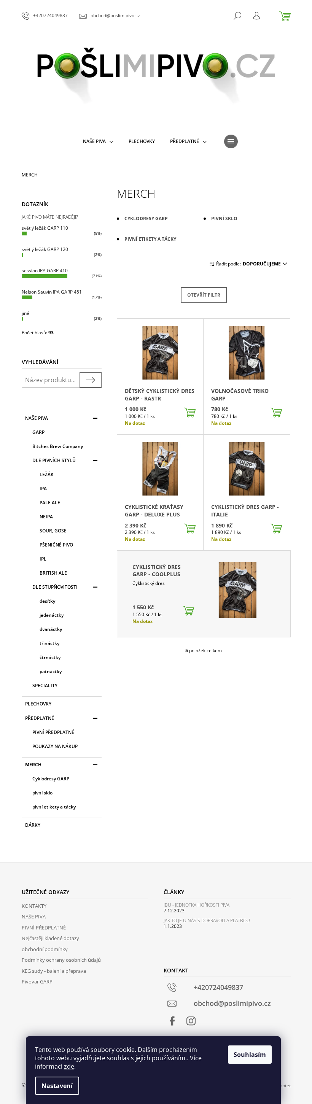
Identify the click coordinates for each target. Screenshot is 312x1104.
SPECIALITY (44, 685)
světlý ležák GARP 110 (45, 228)
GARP (38, 432)
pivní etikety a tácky (54, 807)
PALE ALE (50, 502)
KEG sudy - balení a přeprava (54, 970)
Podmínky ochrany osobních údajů (61, 959)
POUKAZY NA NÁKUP (55, 746)
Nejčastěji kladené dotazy (50, 938)
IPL (43, 559)
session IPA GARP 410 (45, 270)
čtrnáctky (50, 657)
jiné (25, 313)
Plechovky (38, 704)
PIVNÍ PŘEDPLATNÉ (53, 732)
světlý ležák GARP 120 (45, 249)
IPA (43, 488)
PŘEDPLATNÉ (39, 718)
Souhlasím (250, 1054)
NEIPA (46, 516)
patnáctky (51, 671)
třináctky (49, 643)
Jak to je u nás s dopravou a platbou (207, 920)
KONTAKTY (34, 905)
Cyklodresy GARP (50, 778)
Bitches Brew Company (57, 446)
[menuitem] (98, 141)
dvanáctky (51, 629)
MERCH (33, 764)
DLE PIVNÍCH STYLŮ (54, 460)
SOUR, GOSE (53, 530)
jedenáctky (52, 615)
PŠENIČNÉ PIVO (56, 545)
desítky (47, 601)
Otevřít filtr (203, 295)
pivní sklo (42, 792)
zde (69, 1066)
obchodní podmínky (45, 949)
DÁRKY (32, 825)
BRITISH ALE (53, 573)
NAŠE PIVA (36, 418)
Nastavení (57, 1086)
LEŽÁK (47, 474)
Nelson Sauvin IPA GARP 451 (52, 292)
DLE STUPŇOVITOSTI (55, 587)
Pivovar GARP (37, 981)
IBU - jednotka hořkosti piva (196, 904)
